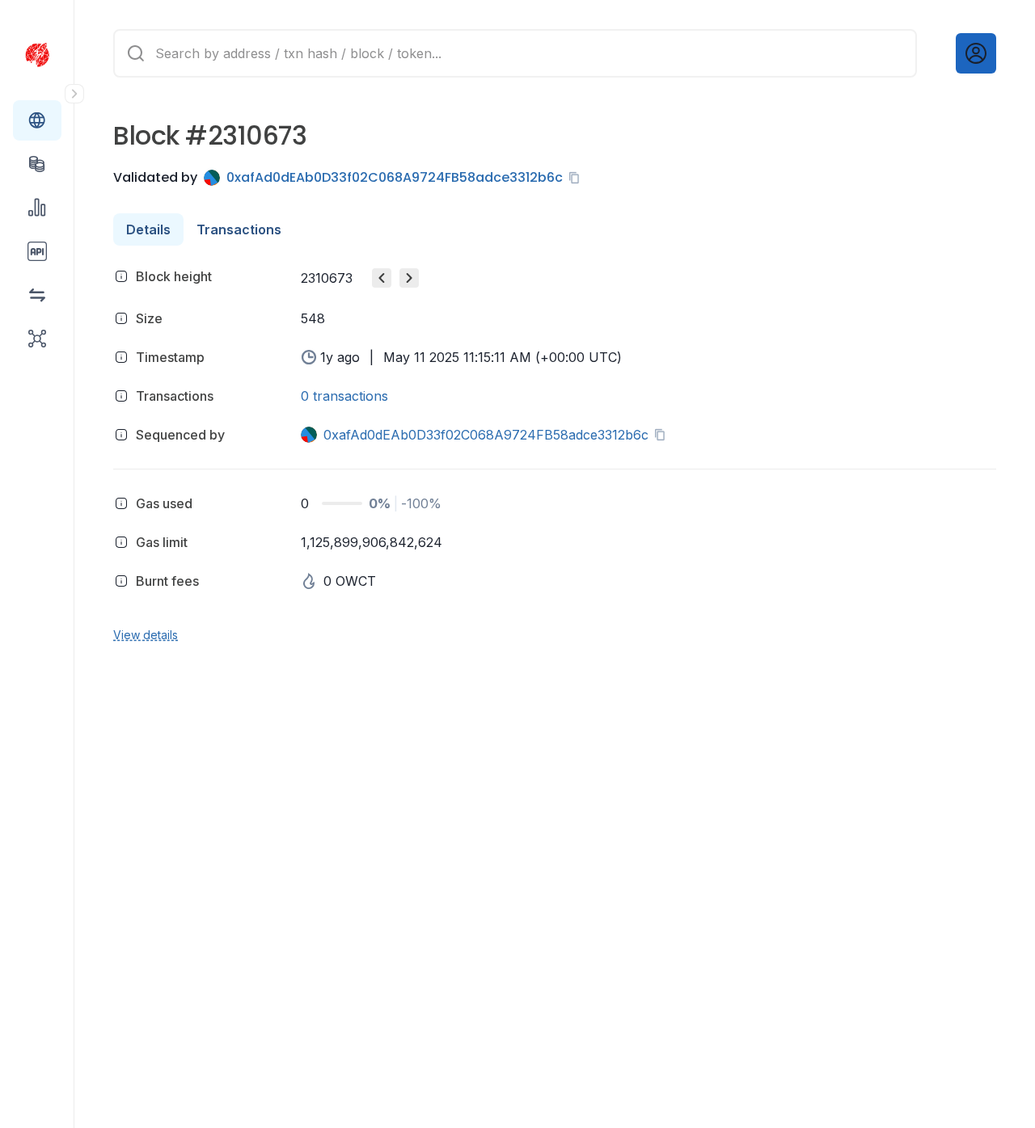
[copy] (577, 178)
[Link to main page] (37, 55)
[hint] (121, 276)
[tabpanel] (554, 453)
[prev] (381, 278)
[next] (409, 278)
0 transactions (344, 396)
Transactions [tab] (238, 229)
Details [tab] (148, 229)
